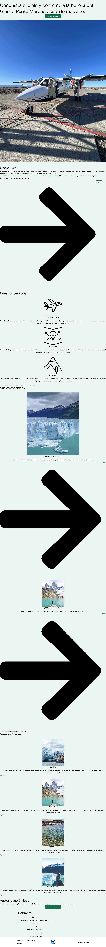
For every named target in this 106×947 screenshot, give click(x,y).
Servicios (73, 3)
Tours (68, 3)
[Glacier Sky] (21, 3)
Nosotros (62, 3)
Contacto (80, 3)
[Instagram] (87, 3)
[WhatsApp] (85, 3)
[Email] (89, 3)
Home (56, 3)
